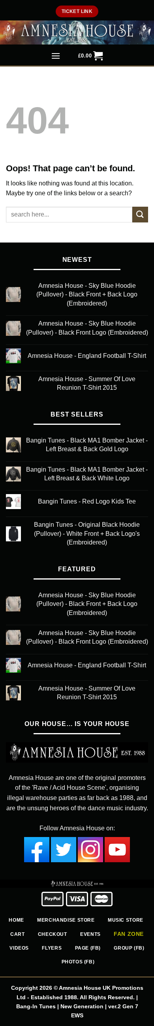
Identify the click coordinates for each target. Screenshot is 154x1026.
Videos (19, 948)
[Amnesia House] (77, 32)
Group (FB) (129, 948)
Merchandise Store (65, 920)
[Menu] (56, 56)
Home (16, 920)
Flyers (52, 948)
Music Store (125, 920)
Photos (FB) (78, 962)
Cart (17, 934)
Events (90, 934)
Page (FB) (88, 948)
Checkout (52, 934)
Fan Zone (129, 934)
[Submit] (140, 214)
